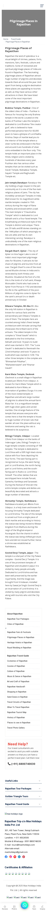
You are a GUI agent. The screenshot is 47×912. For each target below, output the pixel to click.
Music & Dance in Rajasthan (19, 676)
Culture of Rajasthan (16, 671)
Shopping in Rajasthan (16, 692)
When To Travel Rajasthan (18, 707)
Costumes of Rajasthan (17, 661)
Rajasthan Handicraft (16, 686)
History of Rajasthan (16, 717)
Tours (34, 909)
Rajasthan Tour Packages (18, 619)
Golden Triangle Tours (16, 796)
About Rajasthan (15, 614)
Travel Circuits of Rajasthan (19, 702)
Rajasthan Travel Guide (18, 656)
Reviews (5, 909)
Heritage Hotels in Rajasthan (19, 642)
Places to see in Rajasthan (18, 722)
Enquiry (42, 909)
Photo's (14, 909)
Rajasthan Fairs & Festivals (19, 632)
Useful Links (11, 780)
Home (5, 39)
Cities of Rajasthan (15, 624)
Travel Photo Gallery (16, 728)
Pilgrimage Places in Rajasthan (20, 637)
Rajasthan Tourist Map (16, 712)
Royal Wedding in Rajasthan (19, 647)
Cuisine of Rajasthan (16, 666)
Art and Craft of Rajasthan (18, 681)
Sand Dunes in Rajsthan (17, 697)
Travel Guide (16, 39)
